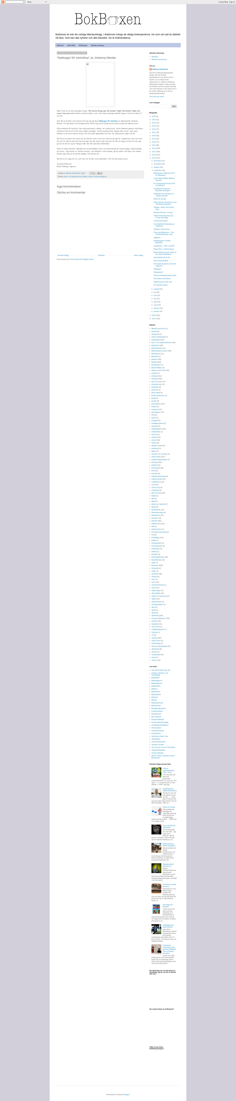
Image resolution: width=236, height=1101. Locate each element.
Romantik (155, 568)
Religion (154, 554)
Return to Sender (160, 199)
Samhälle (155, 574)
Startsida (101, 255)
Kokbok (154, 465)
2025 (154, 120)
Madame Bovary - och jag (163, 212)
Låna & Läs (155, 487)
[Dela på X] (96, 173)
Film (153, 415)
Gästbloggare (83, 45)
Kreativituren (156, 733)
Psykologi (155, 549)
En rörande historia (161, 285)
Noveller (154, 518)
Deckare (154, 379)
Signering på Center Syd (163, 282)
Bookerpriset (156, 365)
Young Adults (156, 655)
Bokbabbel (155, 678)
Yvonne (154, 660)
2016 (154, 148)
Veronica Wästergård (159, 646)
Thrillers (154, 621)
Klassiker (154, 462)
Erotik (153, 398)
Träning (154, 632)
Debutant (154, 376)
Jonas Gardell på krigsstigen (169, 826)
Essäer (154, 401)
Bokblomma (155, 686)
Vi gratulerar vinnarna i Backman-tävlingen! (162, 190)
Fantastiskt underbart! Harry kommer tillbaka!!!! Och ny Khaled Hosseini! (169, 949)
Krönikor (154, 474)
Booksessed (156, 706)
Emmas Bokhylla (157, 719)
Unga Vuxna (156, 641)
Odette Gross (156, 524)
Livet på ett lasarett (160, 221)
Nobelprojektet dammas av (168, 865)
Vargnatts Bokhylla (158, 750)
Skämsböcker (156, 602)
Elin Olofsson (156, 717)
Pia (152, 535)
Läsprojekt (155, 490)
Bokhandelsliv (156, 348)
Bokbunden (155, 692)
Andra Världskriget (158, 337)
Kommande (155, 468)
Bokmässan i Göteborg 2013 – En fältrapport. (165, 174)
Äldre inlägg (138, 255)
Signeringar (155, 590)
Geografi (154, 426)
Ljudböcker (155, 482)
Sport (153, 610)
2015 (154, 152)
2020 (154, 136)
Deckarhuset (156, 714)
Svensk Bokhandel (158, 742)
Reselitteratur (156, 560)
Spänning (155, 615)
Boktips (85, 176)
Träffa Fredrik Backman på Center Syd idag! (163, 217)
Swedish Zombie (157, 745)
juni (155, 295)
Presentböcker (156, 546)
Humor (154, 440)
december (158, 161)
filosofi (153, 418)
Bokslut (154, 700)
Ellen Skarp (155, 393)
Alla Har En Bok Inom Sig (160, 670)
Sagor (153, 571)
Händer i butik (156, 446)
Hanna (154, 434)
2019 (154, 139)
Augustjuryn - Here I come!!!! (164, 246)
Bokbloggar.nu (156, 681)
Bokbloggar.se (156, 683)
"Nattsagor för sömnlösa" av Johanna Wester (164, 195)
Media (153, 496)
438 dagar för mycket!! (168, 906)
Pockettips (155, 538)
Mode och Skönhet (158, 504)
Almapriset (155, 334)
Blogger (126, 1095)
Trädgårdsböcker (157, 629)
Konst (153, 471)
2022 (154, 129)
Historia (154, 437)
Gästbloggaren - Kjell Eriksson (169, 926)
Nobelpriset (155, 515)
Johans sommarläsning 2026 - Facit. (168, 770)
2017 (154, 145)
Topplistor (155, 624)
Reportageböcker (157, 557)
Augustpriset (156, 340)
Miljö (153, 501)
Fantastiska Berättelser (159, 725)
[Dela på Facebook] (98, 173)
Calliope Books (157, 711)
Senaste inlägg (63, 255)
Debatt (153, 373)
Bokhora (154, 697)
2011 (154, 319)
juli (155, 292)
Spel (153, 607)
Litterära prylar (156, 479)
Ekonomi (154, 390)
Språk (153, 613)
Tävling (154, 638)
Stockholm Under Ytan (159, 736)
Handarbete (155, 432)
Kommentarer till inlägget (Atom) (82, 259)
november (158, 164)
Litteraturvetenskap (158, 476)
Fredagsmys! (158, 272)
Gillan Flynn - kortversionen (164, 249)
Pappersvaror (156, 529)
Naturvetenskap (157, 512)
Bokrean (154, 359)
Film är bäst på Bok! (161, 261)
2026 (154, 116)
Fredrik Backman (157, 731)
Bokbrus (154, 689)
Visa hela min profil (156, 97)
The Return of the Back (162, 279)
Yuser (153, 657)
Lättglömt (157, 238)
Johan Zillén (71, 45)
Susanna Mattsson (100, 176)
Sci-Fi (153, 582)
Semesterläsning (157, 585)
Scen (153, 579)
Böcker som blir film (158, 370)
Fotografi (154, 421)
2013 (154, 158)
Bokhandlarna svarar (159, 351)
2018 (154, 142)
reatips (154, 552)
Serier (153, 588)
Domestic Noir (156, 384)
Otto (152, 526)
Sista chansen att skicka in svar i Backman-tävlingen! (165, 203)
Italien (153, 451)
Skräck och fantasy (158, 596)
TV (152, 635)
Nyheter (91, 176)
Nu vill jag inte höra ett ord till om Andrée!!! (164, 184)
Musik (153, 507)
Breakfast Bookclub (158, 708)
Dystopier (155, 387)
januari (156, 311)
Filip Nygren (155, 412)
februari (157, 308)
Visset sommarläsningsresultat (165, 275)
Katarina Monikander (159, 460)
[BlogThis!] (93, 173)
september (158, 170)
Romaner (154, 565)
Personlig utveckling (158, 532)
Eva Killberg (155, 404)
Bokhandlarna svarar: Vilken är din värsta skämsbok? (165, 253)
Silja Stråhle (155, 593)
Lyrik (153, 485)
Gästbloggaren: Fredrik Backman (162, 242)
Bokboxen (60, 45)
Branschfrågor (156, 368)
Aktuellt (154, 331)
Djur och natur (156, 382)
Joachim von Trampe (159, 454)
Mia (152, 499)
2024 (154, 123)
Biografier (155, 345)
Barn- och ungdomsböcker (73, 176)
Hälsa (153, 443)
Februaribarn (156, 728)
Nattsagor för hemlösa (108, 121)
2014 (154, 155)
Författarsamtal (157, 423)
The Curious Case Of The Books (163, 747)
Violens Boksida (157, 753)
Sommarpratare (157, 604)
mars (156, 305)
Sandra (154, 577)
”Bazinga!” (157, 269)
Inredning (155, 448)
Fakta (153, 407)
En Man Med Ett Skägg (159, 722)
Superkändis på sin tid (162, 257)
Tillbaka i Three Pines (162, 229)
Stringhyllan (155, 739)
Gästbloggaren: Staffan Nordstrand (170, 790)
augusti (157, 289)
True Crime (155, 627)
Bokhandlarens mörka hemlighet (169, 845)
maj (155, 299)
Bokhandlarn (156, 694)
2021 (154, 132)
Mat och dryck (156, 493)
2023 (154, 126)
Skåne (153, 599)
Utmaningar (155, 643)
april (155, 302)
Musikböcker (156, 510)
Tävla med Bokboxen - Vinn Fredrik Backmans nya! (164, 233)
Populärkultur (156, 543)
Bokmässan (155, 354)
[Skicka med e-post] (90, 173)
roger (153, 563)
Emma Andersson (158, 396)
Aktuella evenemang (97, 45)
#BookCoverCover (158, 329)
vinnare (154, 652)
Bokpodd (154, 356)
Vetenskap (155, 649)
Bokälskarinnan (157, 703)
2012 (154, 315)
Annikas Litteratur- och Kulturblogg (159, 674)
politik (153, 540)
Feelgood (155, 409)
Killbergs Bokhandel (160, 69)
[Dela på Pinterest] (101, 173)
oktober (157, 167)
